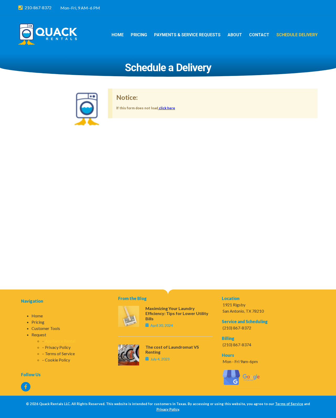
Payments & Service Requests (187, 34)
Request (39, 334)
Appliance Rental (60, 340)
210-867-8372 (38, 7)
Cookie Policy (57, 359)
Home (118, 34)
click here (166, 108)
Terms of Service (60, 353)
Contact (259, 34)
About (235, 34)
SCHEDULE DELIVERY (297, 34)
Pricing (139, 34)
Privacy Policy (58, 347)
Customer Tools (46, 328)
